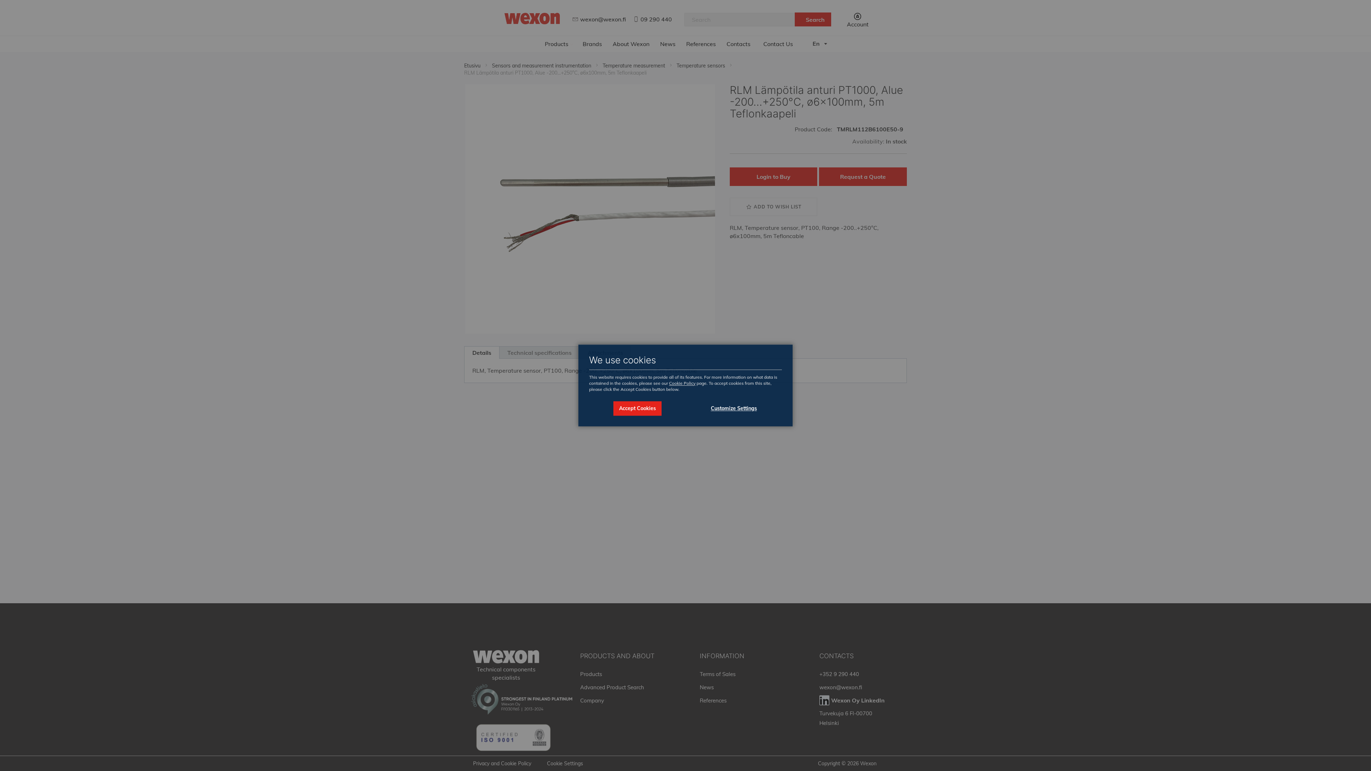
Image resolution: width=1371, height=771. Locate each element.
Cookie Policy (682, 383)
